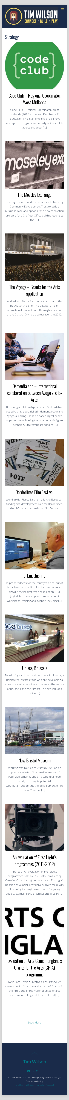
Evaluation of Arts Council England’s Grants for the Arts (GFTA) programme (34, 967)
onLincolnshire (34, 575)
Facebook (50, 1085)
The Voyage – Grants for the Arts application (34, 290)
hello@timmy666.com (25, 1085)
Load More (34, 1022)
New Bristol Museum (35, 760)
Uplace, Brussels (34, 667)
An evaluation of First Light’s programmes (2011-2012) (34, 860)
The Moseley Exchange (34, 194)
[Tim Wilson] (31, 23)
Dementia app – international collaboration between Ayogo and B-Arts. (34, 392)
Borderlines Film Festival (34, 492)
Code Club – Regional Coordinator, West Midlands (34, 99)
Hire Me (34, 1071)
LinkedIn (40, 1085)
